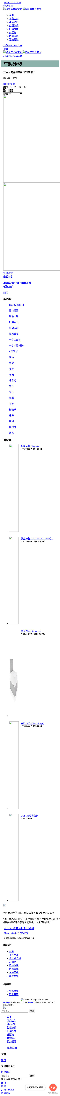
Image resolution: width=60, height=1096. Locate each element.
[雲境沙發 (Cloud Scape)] (14, 765)
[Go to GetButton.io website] (53, 1093)
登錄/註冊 (12, 1047)
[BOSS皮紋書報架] (14, 858)
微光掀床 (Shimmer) (30, 631)
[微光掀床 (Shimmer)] (14, 673)
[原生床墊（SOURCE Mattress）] (14, 581)
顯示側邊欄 (9, 84)
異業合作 (13, 976)
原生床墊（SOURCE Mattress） (37, 538)
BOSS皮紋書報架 (29, 815)
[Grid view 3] (8, 91)
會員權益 (13, 991)
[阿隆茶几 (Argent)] (14, 488)
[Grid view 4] (11, 91)
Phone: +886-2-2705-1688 (16, 933)
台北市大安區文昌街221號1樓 (19, 928)
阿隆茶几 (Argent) (30, 446)
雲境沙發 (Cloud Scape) (32, 723)
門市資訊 (13, 969)
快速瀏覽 (8, 273)
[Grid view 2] (5, 91)
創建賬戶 (5, 1072)
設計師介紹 (15, 958)
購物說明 (13, 965)
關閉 (5, 292)
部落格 (12, 962)
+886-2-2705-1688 (12, 2)
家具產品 (13, 955)
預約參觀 (13, 972)
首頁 (6, 72)
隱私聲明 (13, 994)
